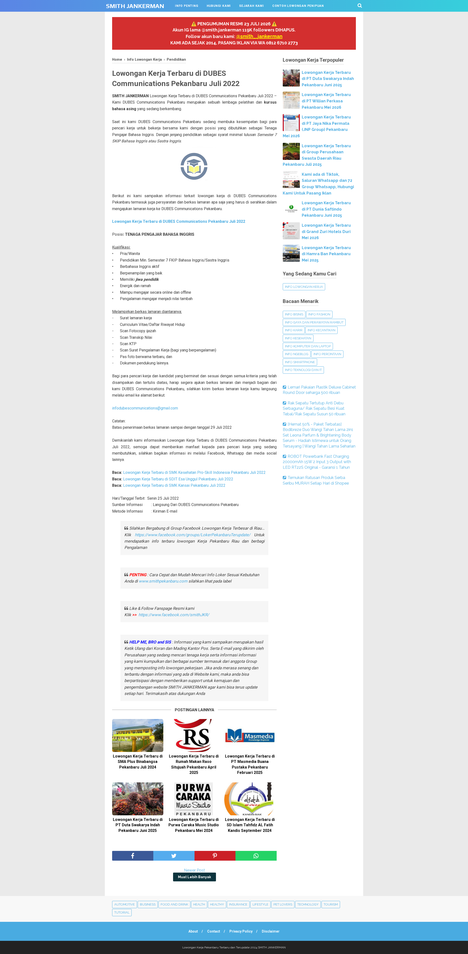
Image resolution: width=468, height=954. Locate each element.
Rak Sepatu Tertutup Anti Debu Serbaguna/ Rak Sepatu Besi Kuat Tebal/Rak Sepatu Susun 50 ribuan (314, 408)
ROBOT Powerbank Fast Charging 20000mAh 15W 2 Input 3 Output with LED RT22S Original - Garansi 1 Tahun (317, 462)
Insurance (238, 904)
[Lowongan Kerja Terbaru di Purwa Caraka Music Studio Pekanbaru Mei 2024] (193, 798)
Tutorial (121, 912)
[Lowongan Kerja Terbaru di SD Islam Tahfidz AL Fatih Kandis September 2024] (249, 798)
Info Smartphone (300, 362)
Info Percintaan (327, 354)
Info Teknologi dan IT (303, 370)
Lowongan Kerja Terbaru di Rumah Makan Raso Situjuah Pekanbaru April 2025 (194, 764)
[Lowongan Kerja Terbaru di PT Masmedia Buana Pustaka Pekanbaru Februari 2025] (249, 735)
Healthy (217, 904)
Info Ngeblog (296, 354)
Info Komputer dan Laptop (308, 346)
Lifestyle (260, 904)
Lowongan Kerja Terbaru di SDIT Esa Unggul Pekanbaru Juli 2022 (178, 479)
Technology (308, 904)
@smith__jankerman (259, 36)
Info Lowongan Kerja (304, 287)
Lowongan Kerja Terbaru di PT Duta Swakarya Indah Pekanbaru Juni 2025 (138, 825)
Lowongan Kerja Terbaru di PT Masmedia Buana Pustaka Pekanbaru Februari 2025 (250, 764)
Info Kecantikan (321, 330)
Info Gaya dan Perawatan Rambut (314, 322)
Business (148, 904)
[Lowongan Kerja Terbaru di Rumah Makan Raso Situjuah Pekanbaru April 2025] (193, 735)
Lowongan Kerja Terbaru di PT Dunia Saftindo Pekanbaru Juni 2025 (326, 209)
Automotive (124, 904)
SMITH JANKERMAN (135, 6)
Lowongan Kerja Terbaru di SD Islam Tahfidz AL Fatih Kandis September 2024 (250, 825)
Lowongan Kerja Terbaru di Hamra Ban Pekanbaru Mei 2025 (326, 254)
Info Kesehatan (298, 338)
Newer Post (194, 870)
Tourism (331, 904)
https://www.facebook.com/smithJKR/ (174, 614)
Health (199, 904)
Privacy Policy (241, 931)
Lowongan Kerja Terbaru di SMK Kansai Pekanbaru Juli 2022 (174, 485)
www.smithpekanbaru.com (163, 581)
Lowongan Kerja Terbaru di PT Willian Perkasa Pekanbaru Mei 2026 (326, 100)
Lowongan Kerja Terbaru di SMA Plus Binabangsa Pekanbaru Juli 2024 (138, 761)
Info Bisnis (294, 314)
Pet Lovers (282, 904)
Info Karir (293, 330)
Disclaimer (271, 931)
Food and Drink (174, 904)
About (193, 931)
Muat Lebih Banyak (194, 877)
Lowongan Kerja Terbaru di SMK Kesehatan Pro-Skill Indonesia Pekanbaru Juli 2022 (194, 472)
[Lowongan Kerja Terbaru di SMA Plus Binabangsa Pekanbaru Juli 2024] (137, 735)
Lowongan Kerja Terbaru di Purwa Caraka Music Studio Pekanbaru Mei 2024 (193, 825)
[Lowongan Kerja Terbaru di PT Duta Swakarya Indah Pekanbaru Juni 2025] (137, 798)
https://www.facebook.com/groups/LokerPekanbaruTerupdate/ (192, 534)
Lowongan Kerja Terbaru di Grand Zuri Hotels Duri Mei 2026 (326, 231)
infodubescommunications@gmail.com (145, 408)
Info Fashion (319, 314)
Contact (213, 931)
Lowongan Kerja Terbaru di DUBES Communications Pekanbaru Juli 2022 (178, 221)
